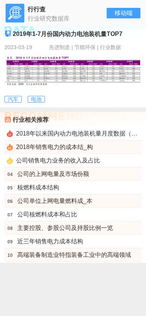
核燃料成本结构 (38, 187)
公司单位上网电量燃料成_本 (54, 201)
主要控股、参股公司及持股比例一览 (65, 228)
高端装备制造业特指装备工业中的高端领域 (74, 255)
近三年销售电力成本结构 (50, 241)
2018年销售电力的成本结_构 (54, 147)
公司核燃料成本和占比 (47, 214)
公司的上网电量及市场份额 (53, 174)
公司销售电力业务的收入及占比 (58, 160)
